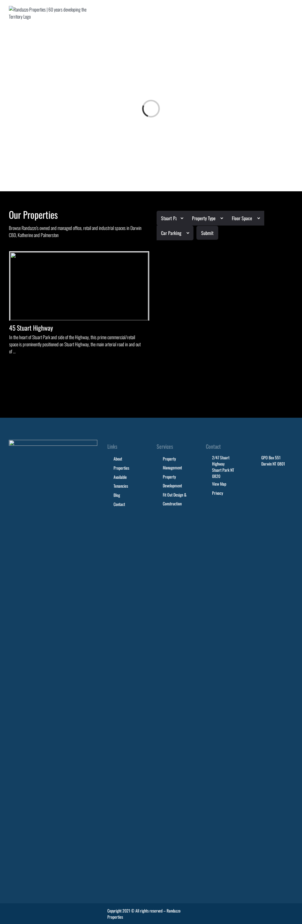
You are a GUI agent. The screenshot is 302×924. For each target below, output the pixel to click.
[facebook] (278, 911)
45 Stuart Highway (31, 327)
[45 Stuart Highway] (79, 286)
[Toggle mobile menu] (290, 11)
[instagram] (290, 911)
